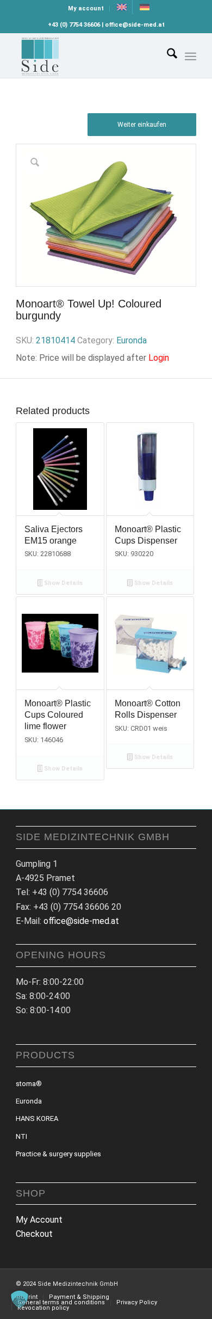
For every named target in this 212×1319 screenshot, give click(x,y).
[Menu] (190, 57)
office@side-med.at (81, 921)
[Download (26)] (88, 55)
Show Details (62, 583)
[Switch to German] (144, 7)
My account (86, 8)
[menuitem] (86, 8)
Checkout (34, 1234)
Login (158, 358)
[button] (19, 1299)
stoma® (29, 1084)
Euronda (131, 340)
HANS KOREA (37, 1118)
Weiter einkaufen (141, 124)
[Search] (166, 55)
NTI (21, 1136)
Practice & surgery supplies (58, 1154)
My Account (39, 1220)
